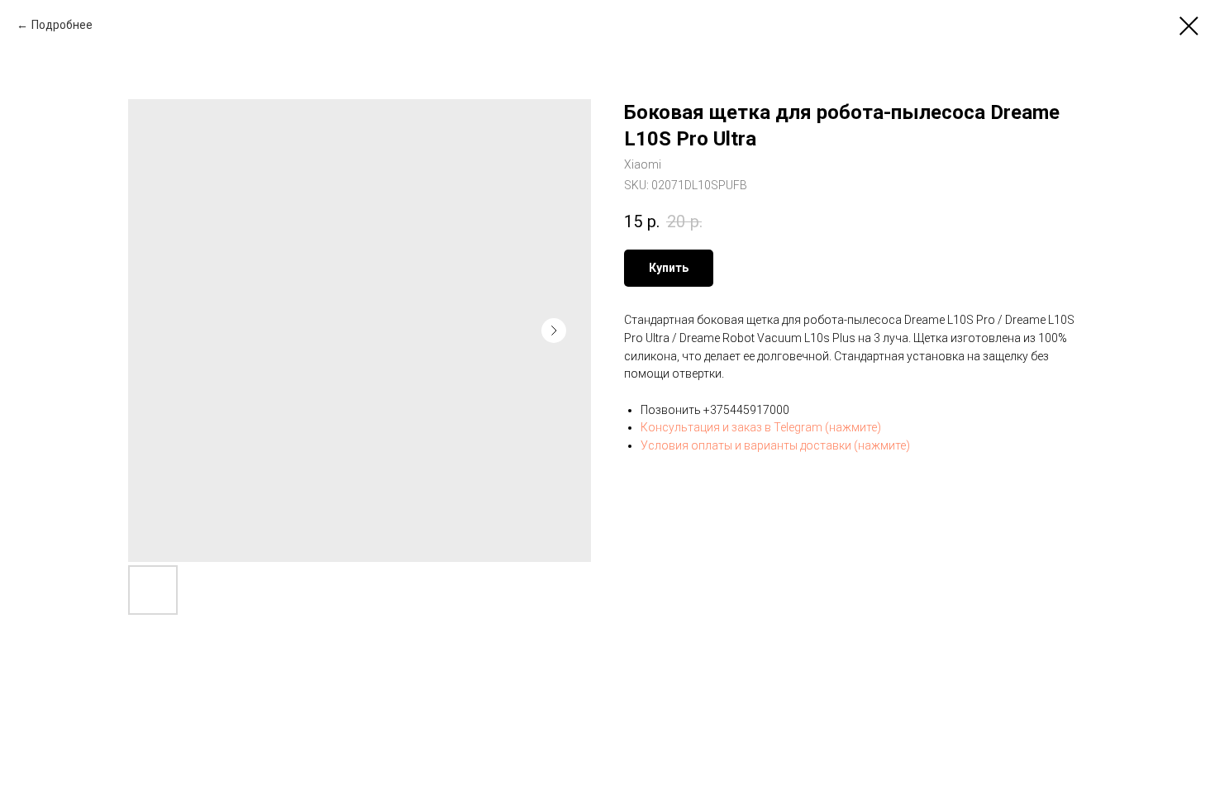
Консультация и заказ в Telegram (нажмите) (761, 427)
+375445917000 (746, 409)
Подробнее (62, 24)
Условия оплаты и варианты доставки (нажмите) (775, 445)
